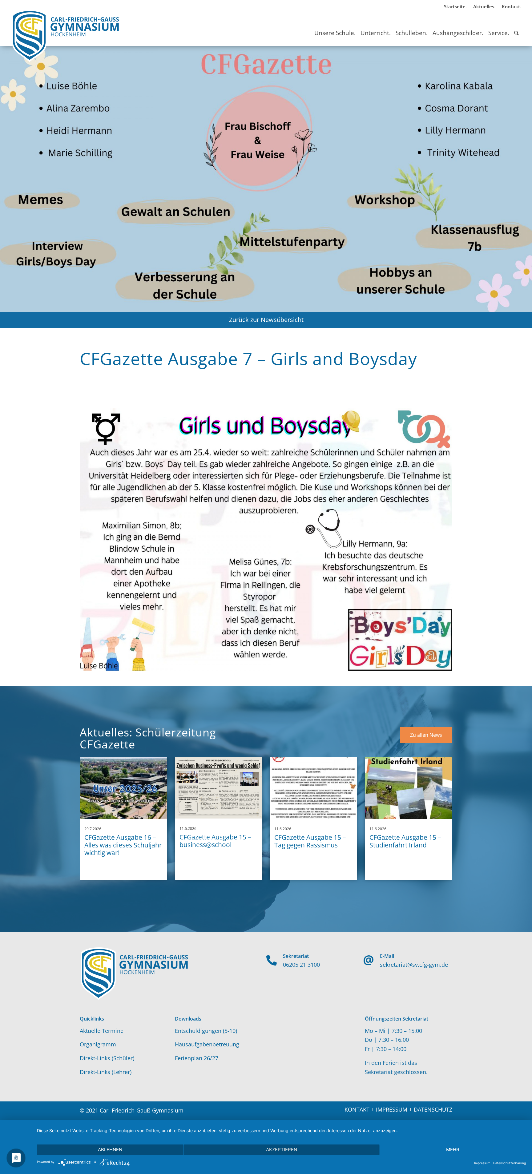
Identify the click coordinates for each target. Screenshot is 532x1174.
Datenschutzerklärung (509, 1163)
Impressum (482, 1163)
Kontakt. (511, 6)
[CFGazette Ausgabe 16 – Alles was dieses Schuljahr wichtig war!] (123, 788)
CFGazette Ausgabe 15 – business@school (215, 841)
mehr (452, 1149)
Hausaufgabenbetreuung (207, 1044)
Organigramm (98, 1044)
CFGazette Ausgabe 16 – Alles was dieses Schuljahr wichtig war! (123, 845)
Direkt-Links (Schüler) (107, 1058)
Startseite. (455, 6)
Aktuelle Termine (101, 1030)
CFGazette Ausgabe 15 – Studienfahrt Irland (405, 841)
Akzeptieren (281, 1149)
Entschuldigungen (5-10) (206, 1030)
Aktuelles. (484, 6)
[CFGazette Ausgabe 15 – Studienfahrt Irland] (408, 788)
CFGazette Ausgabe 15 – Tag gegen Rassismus (310, 841)
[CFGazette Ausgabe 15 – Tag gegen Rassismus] (313, 788)
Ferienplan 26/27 (196, 1058)
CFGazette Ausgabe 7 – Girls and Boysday (248, 358)
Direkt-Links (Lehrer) (105, 1072)
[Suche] (516, 27)
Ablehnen (110, 1149)
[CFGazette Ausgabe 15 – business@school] (218, 788)
